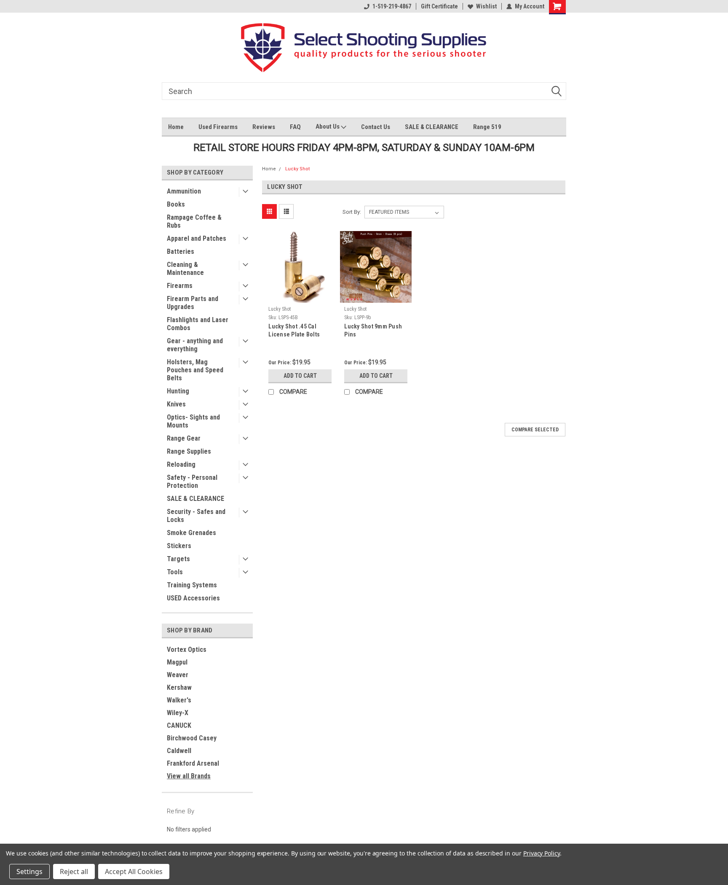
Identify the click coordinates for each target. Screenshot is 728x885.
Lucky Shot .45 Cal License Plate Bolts (294, 330)
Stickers (179, 546)
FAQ (295, 127)
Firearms (180, 286)
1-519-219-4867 (391, 6)
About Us (328, 126)
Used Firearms (218, 127)
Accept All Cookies (134, 871)
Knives (176, 404)
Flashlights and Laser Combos (197, 324)
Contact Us (375, 127)
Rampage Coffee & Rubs (194, 221)
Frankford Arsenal (193, 763)
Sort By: (352, 212)
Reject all (74, 871)
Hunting (178, 391)
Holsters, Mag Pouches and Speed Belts (195, 370)
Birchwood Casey (192, 738)
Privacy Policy (541, 853)
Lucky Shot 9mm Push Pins (373, 330)
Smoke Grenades (191, 533)
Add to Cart (300, 375)
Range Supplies (189, 451)
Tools (175, 572)
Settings (29, 871)
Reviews (263, 127)
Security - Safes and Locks (196, 516)
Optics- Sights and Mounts (193, 421)
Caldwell (179, 751)
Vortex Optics (186, 650)
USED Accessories (193, 598)
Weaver (177, 675)
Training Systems (192, 585)
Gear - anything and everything (195, 345)
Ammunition (184, 191)
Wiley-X (177, 713)
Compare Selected (535, 430)
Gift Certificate (439, 6)
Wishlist (486, 6)
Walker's (179, 700)
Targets (178, 559)
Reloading (181, 464)
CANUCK (179, 725)
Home (176, 127)
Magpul (177, 662)
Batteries (180, 251)
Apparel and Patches (196, 238)
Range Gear (184, 438)
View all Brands (189, 776)
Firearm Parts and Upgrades (192, 303)
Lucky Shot (297, 169)
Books (176, 204)
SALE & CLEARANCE (431, 127)
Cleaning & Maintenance (185, 269)
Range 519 (487, 127)
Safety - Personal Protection (192, 481)
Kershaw (179, 687)
